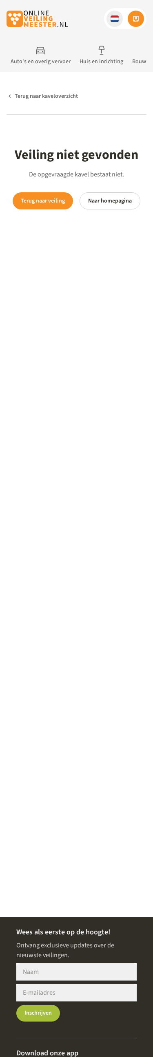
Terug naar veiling (43, 201)
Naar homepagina (110, 201)
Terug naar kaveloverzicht (46, 96)
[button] (114, 19)
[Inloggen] (136, 19)
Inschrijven (38, 1013)
